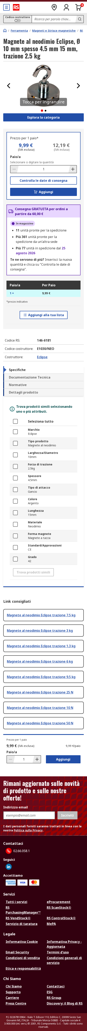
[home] (4, 30)
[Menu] (6, 7)
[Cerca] (79, 19)
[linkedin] (9, 867)
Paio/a (15, 157)
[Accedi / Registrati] (66, 7)
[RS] (16, 7)
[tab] (43, 369)
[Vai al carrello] (78, 7)
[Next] (78, 85)
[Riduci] (15, 169)
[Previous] (8, 85)
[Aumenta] (72, 169)
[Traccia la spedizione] (54, 7)
